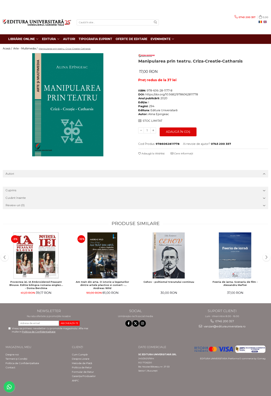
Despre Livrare (80, 358)
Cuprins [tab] (11, 190)
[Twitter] (135, 323)
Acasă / (8, 48)
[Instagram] (142, 323)
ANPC (75, 380)
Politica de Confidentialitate (38, 331)
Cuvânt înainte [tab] (16, 198)
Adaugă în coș (178, 132)
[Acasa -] (37, 22)
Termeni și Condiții (16, 358)
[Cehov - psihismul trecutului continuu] (168, 255)
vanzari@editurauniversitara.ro (224, 326)
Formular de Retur (83, 371)
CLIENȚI (77, 347)
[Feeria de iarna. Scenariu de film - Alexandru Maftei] (235, 255)
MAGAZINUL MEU (18, 347)
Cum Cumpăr (80, 354)
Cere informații (183, 153)
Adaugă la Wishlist (153, 153)
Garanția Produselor (84, 376)
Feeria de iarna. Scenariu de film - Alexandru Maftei (235, 283)
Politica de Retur (82, 367)
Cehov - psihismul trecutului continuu (168, 281)
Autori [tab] (10, 173)
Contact (10, 367)
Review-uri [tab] (15, 205)
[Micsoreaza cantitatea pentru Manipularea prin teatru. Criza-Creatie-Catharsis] (141, 130)
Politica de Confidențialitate (22, 363)
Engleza (265, 22)
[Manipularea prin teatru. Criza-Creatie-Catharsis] (68, 104)
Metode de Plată (82, 363)
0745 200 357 (224, 321)
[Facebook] (128, 323)
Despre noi (12, 354)
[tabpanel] (68, 104)
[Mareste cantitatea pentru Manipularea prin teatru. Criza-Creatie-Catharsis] (153, 130)
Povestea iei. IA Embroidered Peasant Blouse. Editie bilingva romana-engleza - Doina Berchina (35, 285)
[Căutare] (155, 22)
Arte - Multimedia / (25, 48)
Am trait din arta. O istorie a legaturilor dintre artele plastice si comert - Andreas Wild (102, 285)
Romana (261, 22)
